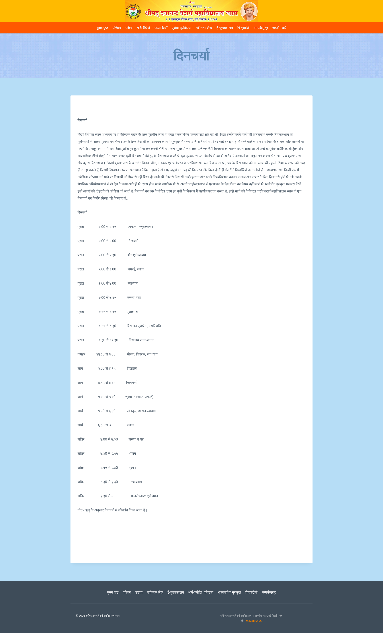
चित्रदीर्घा (243, 27)
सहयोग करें (279, 27)
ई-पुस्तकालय (225, 27)
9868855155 (254, 621)
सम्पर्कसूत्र (261, 27)
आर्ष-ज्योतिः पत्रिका (200, 592)
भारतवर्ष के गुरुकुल (229, 592)
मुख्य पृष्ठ (102, 27)
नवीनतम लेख (204, 27)
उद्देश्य (129, 27)
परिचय (117, 27)
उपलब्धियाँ (160, 27)
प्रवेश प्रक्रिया (181, 27)
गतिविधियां (143, 27)
